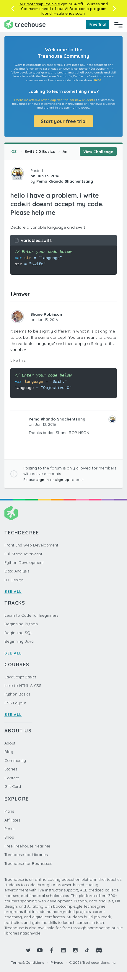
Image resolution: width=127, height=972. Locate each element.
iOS (13, 151)
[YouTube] (40, 950)
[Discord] (99, 950)
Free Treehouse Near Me (27, 846)
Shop (9, 837)
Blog (8, 751)
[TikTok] (87, 950)
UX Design (14, 579)
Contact (11, 777)
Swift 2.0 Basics (40, 151)
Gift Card (12, 786)
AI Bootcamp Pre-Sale (39, 3)
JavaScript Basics (20, 677)
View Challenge (98, 151)
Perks (9, 828)
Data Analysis (16, 571)
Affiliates (12, 820)
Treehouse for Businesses (28, 863)
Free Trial (97, 24)
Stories (10, 769)
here (97, 80)
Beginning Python (21, 623)
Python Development (24, 562)
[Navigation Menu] (118, 24)
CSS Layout (15, 703)
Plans (9, 811)
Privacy (57, 962)
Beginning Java (19, 641)
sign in (42, 479)
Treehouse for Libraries (26, 854)
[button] (13, 8)
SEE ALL (13, 591)
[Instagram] (75, 950)
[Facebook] (52, 950)
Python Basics (17, 694)
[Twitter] (28, 950)
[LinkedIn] (63, 950)
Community (15, 760)
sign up (62, 479)
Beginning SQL (18, 632)
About (9, 743)
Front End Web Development (31, 545)
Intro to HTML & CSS (22, 685)
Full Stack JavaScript (23, 554)
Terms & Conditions (27, 962)
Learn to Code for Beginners (31, 615)
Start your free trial (64, 121)
